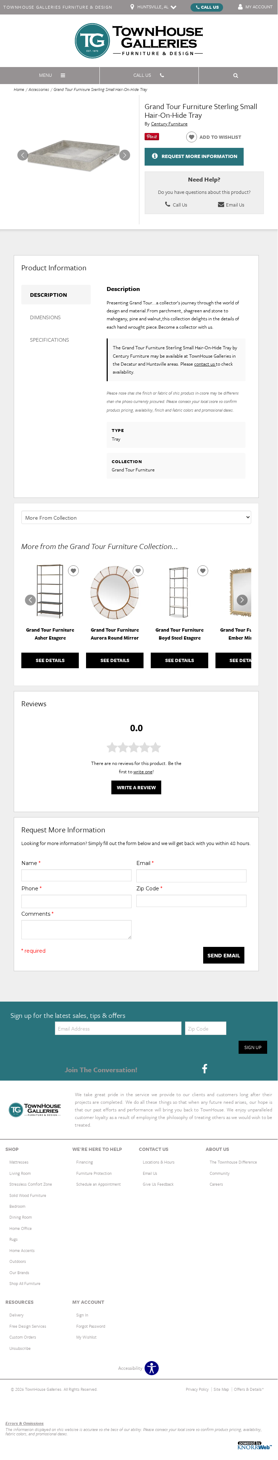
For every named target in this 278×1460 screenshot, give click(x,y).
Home (19, 89)
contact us (205, 363)
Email (145, 863)
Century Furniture (169, 123)
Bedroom (17, 1206)
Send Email (224, 955)
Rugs (13, 1239)
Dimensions (45, 317)
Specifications (49, 340)
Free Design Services (27, 1326)
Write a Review (136, 787)
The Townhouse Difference (233, 1162)
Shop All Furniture (24, 1283)
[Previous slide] (30, 600)
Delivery (16, 1315)
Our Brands (19, 1272)
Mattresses (19, 1162)
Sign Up (252, 1047)
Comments (37, 914)
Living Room (20, 1173)
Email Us (234, 204)
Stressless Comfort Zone (30, 1184)
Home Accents (22, 1250)
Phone (31, 888)
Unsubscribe (20, 1348)
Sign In (82, 1315)
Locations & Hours (159, 1162)
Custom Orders (22, 1337)
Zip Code (149, 888)
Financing (84, 1162)
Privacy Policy (197, 1389)
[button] (124, 155)
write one (143, 771)
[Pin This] (152, 138)
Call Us (210, 7)
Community (220, 1173)
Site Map (221, 1389)
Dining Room (20, 1217)
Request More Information (200, 156)
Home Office (20, 1228)
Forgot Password (90, 1326)
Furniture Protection (94, 1173)
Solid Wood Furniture (27, 1195)
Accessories (39, 89)
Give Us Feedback (158, 1184)
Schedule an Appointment (98, 1184)
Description (48, 295)
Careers (216, 1184)
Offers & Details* (249, 1389)
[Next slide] (242, 600)
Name (30, 863)
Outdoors (17, 1261)
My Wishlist (86, 1337)
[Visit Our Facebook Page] (204, 1069)
